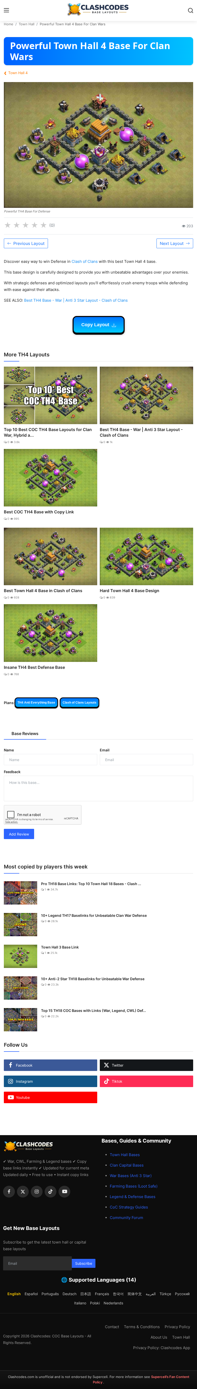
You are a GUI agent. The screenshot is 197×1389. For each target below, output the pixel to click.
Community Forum (126, 1217)
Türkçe (165, 1294)
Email (105, 750)
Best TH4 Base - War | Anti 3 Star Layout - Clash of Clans (76, 300)
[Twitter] (23, 1192)
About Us (159, 1337)
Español (31, 1294)
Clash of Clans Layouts (79, 702)
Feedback (12, 772)
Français (102, 1294)
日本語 (85, 1294)
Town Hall (26, 24)
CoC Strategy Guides (129, 1207)
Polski (95, 1303)
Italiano (80, 1303)
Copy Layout (96, 324)
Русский (182, 1294)
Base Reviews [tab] (25, 733)
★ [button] (7, 225)
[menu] (6, 10)
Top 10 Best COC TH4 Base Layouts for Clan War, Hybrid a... (48, 432)
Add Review (19, 834)
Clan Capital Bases (127, 1165)
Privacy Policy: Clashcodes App (161, 1347)
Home (8, 24)
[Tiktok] (50, 1192)
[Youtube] (64, 1192)
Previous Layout (29, 243)
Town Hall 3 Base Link (60, 947)
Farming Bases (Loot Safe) (133, 1186)
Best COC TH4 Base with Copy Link (39, 511)
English (14, 1294)
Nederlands (113, 1303)
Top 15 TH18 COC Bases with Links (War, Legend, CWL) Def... (93, 1010)
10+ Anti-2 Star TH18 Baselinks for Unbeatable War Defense (92, 979)
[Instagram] (37, 1192)
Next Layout (172, 243)
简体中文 (134, 1294)
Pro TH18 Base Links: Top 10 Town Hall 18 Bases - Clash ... (91, 884)
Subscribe (83, 1263)
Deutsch (69, 1294)
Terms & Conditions (142, 1326)
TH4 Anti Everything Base (36, 702)
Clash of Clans (85, 261)
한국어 (118, 1294)
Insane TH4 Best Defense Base (34, 667)
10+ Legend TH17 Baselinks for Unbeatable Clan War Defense (94, 915)
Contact (112, 1326)
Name (9, 750)
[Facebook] (9, 1192)
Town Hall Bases (125, 1154)
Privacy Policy (177, 1326)
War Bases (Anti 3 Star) (131, 1175)
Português (50, 1294)
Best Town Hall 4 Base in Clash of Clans (43, 590)
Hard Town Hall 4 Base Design (129, 590)
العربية (151, 1294)
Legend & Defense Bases (132, 1196)
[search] (190, 10)
